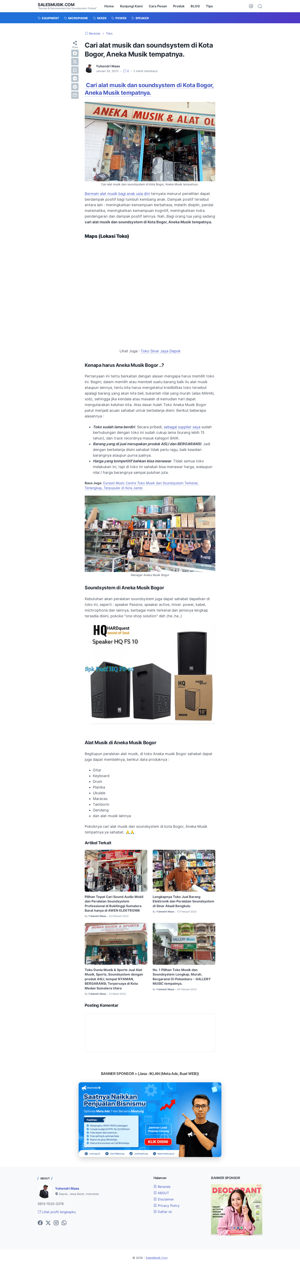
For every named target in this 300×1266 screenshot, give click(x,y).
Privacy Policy (168, 1206)
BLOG (195, 6)
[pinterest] (75, 86)
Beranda (163, 1187)
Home (109, 6)
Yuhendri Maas (67, 1188)
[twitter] (75, 61)
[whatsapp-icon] (64, 1223)
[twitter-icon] (48, 1223)
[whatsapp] (75, 70)
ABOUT (163, 1193)
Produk (178, 6)
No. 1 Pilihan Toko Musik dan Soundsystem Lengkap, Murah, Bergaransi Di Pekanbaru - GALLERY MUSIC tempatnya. (182, 977)
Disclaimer (165, 1199)
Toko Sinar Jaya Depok (161, 351)
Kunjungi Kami (131, 6)
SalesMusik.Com (56, 4)
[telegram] (75, 78)
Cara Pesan (158, 6)
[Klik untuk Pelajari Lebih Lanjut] (150, 1119)
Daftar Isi (164, 1212)
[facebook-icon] (40, 1223)
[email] (75, 95)
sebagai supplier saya (182, 427)
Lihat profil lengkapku (58, 1212)
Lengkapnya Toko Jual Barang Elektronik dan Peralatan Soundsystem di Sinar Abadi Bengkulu (183, 901)
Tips (209, 6)
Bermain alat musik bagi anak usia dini (117, 193)
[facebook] (75, 53)
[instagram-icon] (56, 1223)
